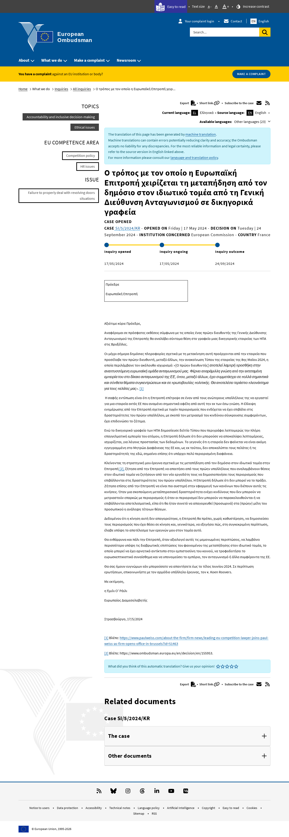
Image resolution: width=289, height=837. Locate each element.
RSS (154, 813)
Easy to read (176, 6)
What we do (51, 60)
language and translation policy (194, 157)
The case (119, 736)
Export (185, 103)
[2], (121, 468)
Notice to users (39, 808)
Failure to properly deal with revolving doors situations (61, 195)
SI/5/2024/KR (127, 228)
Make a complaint (89, 60)
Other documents (130, 756)
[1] (142, 388)
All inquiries (82, 89)
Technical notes (120, 808)
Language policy (149, 808)
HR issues (87, 166)
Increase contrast (255, 6)
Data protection (68, 808)
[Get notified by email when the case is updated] (259, 103)
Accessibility (94, 808)
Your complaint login (199, 21)
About (24, 60)
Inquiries (61, 89)
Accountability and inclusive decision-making (61, 117)
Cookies (252, 808)
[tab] (187, 736)
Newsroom (126, 60)
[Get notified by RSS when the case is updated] (267, 103)
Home (23, 89)
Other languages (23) (250, 121)
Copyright (209, 808)
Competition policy (80, 155)
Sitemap (139, 813)
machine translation (200, 134)
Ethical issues (85, 127)
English (260, 21)
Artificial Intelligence (181, 808)
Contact (236, 21)
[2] (106, 653)
